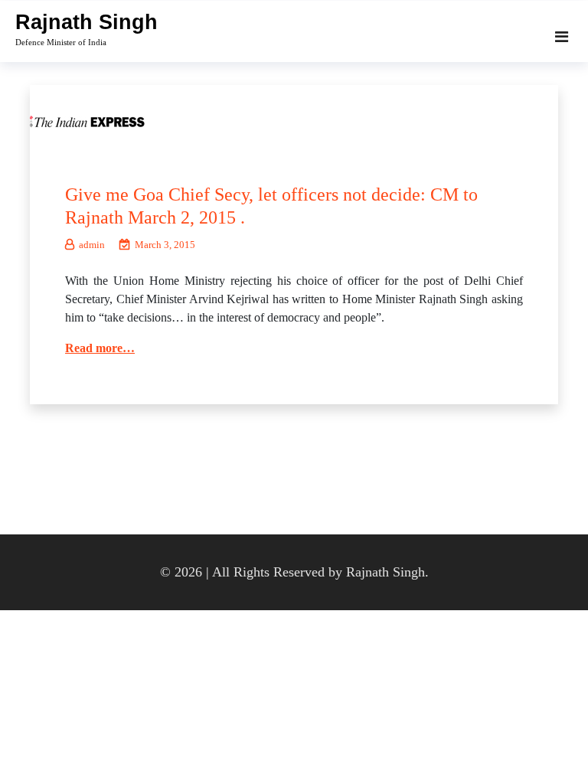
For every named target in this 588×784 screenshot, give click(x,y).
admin (92, 244)
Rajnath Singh (86, 22)
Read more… (100, 347)
